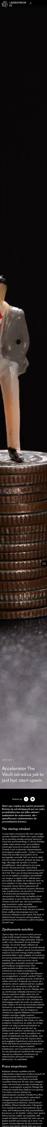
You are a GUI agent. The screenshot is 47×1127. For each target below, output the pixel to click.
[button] (30, 3)
